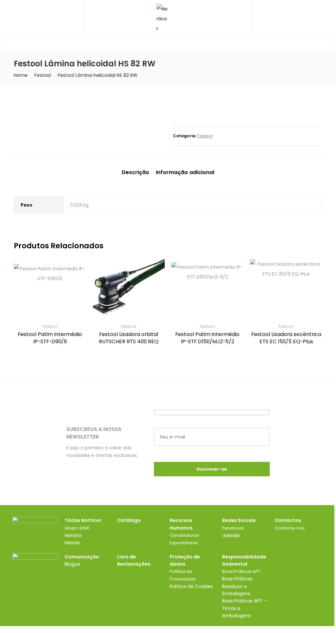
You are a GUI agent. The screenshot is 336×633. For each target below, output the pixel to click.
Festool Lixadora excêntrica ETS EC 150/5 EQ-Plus (286, 337)
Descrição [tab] (135, 172)
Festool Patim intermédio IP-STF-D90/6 (50, 337)
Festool (42, 75)
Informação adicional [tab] (185, 172)
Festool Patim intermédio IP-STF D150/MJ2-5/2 (207, 337)
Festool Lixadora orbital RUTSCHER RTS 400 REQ (128, 337)
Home (21, 75)
